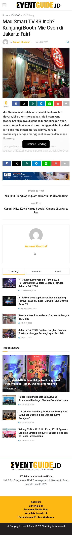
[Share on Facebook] (16, 103)
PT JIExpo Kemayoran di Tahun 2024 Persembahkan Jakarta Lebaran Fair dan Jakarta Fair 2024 (40, 283)
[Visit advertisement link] (36, 176)
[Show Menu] (4, 5)
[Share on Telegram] (41, 103)
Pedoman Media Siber (36, 509)
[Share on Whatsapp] (33, 103)
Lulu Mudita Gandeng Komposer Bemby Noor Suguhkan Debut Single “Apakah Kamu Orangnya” (43, 415)
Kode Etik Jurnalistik (36, 513)
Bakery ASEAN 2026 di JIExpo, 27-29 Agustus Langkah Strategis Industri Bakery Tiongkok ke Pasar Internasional (43, 432)
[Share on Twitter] (24, 103)
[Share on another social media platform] (66, 103)
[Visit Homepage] (38, 5)
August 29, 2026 (13, 388)
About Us (36, 502)
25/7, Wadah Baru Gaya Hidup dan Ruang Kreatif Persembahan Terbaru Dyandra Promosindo (33, 382)
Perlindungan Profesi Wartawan (36, 517)
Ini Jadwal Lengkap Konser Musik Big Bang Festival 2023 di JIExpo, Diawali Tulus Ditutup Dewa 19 (43, 301)
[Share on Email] (58, 103)
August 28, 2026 (27, 440)
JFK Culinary (28, 15)
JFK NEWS (15, 15)
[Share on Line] (49, 103)
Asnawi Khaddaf (21, 42)
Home (5, 15)
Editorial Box (36, 505)
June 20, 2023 (41, 42)
